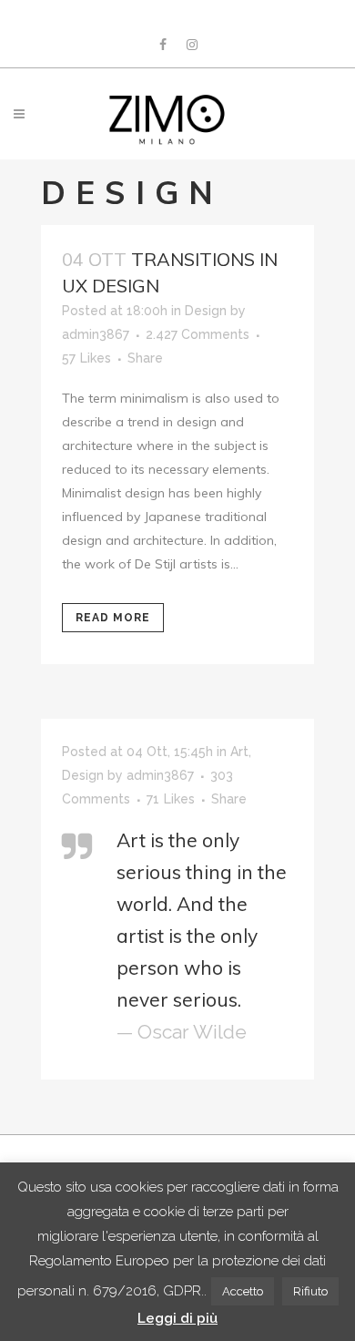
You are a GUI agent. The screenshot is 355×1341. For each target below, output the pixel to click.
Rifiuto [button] (310, 1291)
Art (239, 751)
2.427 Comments (197, 334)
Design (206, 310)
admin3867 (95, 334)
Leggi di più (177, 1318)
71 (171, 799)
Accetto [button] (242, 1291)
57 (86, 358)
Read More (113, 617)
